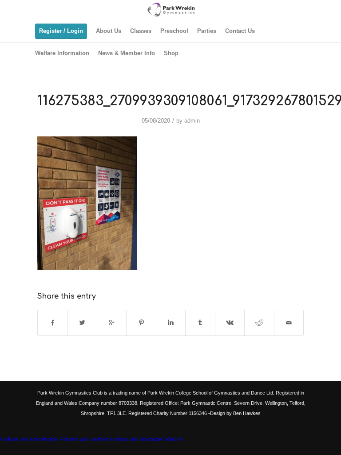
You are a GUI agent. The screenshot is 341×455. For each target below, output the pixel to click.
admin (192, 120)
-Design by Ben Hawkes (234, 413)
